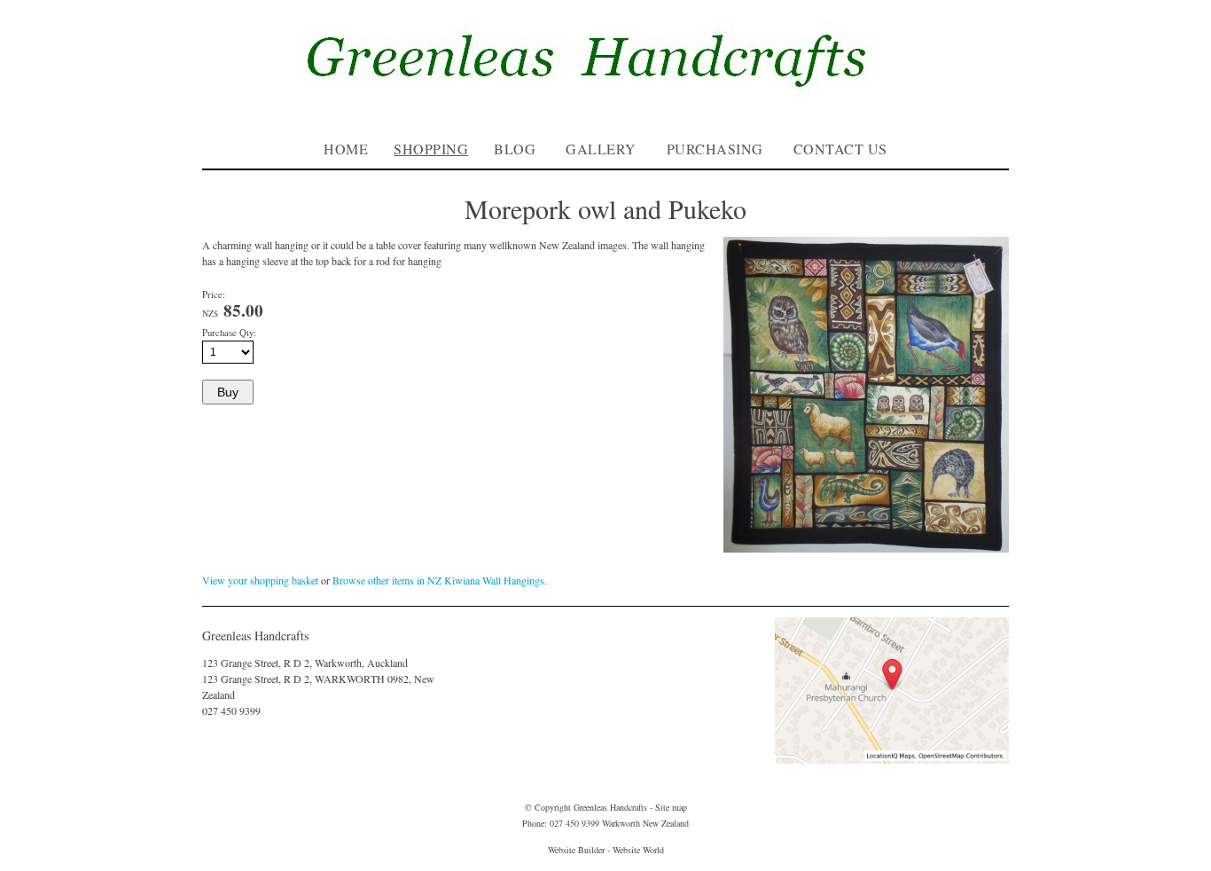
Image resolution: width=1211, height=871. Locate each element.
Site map (671, 807)
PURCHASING (715, 148)
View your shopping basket (260, 580)
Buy (227, 392)
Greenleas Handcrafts (610, 807)
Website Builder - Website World (606, 850)
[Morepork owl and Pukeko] (866, 548)
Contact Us (840, 148)
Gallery (601, 148)
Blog (514, 148)
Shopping (431, 148)
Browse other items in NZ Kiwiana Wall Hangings (438, 580)
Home (346, 148)
